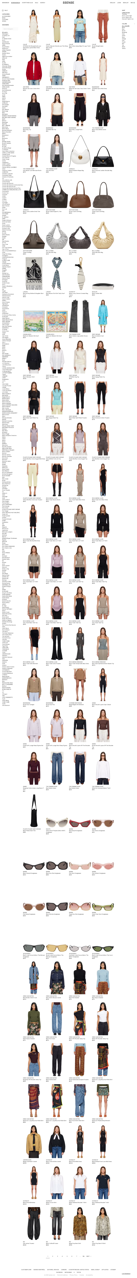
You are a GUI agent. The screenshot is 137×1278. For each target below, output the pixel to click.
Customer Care (26, 1269)
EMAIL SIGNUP (95, 1269)
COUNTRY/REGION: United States (79, 1269)
